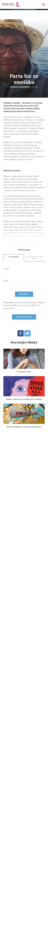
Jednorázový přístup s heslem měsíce (34, 257)
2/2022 (35, 87)
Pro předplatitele (14, 257)
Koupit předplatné (24, 317)
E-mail (6, 269)
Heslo (5, 281)
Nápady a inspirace (20, 87)
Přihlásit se (24, 294)
